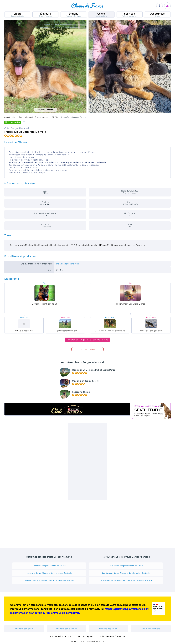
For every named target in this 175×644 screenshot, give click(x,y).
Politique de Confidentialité (112, 636)
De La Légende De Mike (67, 263)
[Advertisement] (87, 461)
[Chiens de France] (87, 5)
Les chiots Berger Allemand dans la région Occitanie (49, 573)
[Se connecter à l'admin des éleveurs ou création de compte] (167, 6)
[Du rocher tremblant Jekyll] (44, 293)
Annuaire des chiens (150, 628)
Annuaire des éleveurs (66, 628)
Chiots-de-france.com (60, 636)
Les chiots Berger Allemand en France (49, 566)
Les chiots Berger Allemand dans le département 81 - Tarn (49, 580)
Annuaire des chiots (24, 628)
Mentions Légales (85, 636)
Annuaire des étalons (109, 628)
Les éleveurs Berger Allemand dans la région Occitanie (126, 573)
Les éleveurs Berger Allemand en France (126, 566)
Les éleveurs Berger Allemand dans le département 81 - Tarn (126, 580)
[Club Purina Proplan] (67, 409)
